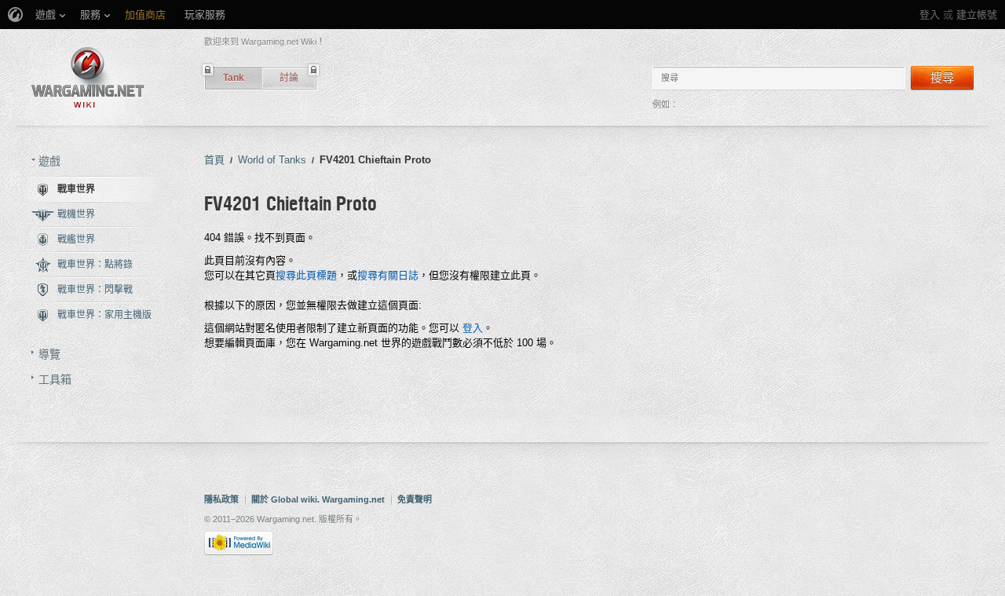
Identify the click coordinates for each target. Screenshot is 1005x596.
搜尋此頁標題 (306, 275)
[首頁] (87, 77)
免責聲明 (414, 499)
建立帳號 (976, 14)
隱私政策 (221, 499)
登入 (929, 14)
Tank (233, 77)
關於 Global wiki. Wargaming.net (318, 499)
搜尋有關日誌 (387, 275)
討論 (289, 77)
